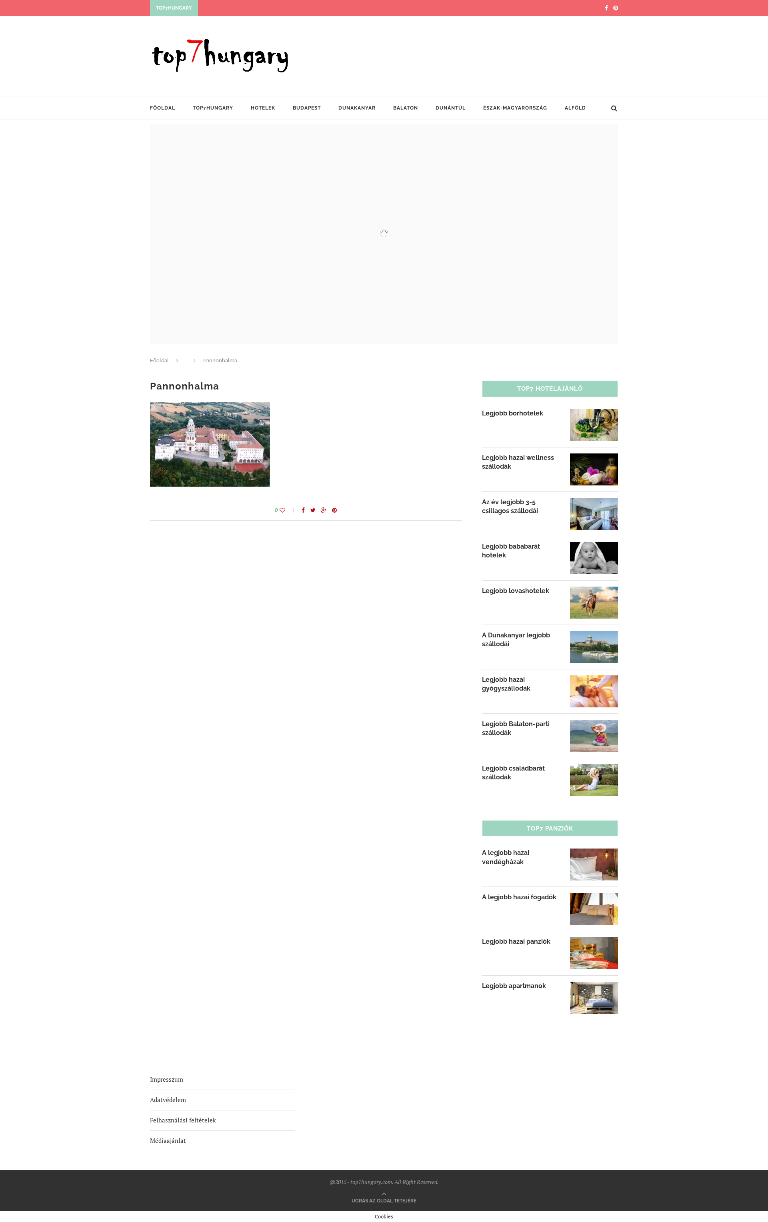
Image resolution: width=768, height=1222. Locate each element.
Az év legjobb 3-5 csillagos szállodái (510, 506)
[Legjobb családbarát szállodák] (594, 769)
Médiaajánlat (168, 1140)
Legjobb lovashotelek (515, 591)
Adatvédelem (168, 1100)
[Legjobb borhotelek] (594, 414)
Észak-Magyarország (515, 108)
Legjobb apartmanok (514, 986)
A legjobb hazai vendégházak (505, 857)
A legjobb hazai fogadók (519, 897)
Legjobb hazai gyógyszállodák (506, 684)
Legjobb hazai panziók (516, 941)
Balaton (405, 108)
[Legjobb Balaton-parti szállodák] (594, 725)
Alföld (575, 108)
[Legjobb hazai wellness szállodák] (594, 459)
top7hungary (213, 108)
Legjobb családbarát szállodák (513, 773)
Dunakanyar (357, 108)
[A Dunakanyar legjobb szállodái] (594, 636)
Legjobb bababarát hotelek (511, 551)
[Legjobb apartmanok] (594, 987)
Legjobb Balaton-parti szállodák (516, 728)
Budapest (307, 108)
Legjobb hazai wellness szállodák (518, 462)
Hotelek (263, 108)
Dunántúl (451, 108)
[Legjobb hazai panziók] (594, 942)
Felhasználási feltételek (183, 1120)
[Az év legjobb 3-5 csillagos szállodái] (594, 503)
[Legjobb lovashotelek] (594, 592)
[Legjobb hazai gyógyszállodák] (594, 681)
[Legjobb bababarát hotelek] (594, 547)
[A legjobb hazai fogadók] (594, 898)
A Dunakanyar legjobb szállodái (516, 639)
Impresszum (166, 1079)
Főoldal (162, 108)
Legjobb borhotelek (512, 413)
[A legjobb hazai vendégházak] (594, 854)
